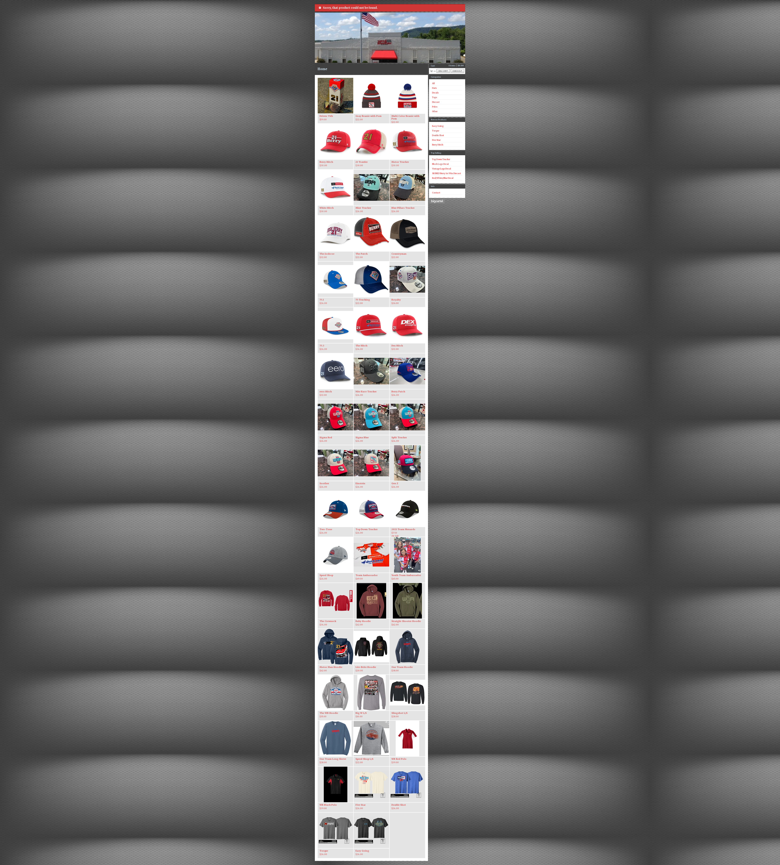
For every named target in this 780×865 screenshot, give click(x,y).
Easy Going (437, 126)
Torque (435, 130)
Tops (434, 97)
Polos (435, 106)
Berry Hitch (437, 144)
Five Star (436, 140)
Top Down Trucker (441, 159)
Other (435, 111)
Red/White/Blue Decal (442, 178)
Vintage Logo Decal (441, 168)
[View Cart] (443, 71)
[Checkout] (457, 71)
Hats (434, 88)
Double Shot (438, 135)
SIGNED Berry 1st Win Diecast (446, 173)
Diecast (436, 102)
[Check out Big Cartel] (437, 201)
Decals (435, 92)
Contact (436, 192)
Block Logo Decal (440, 164)
